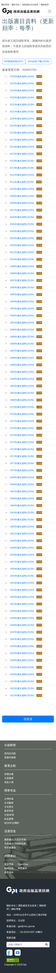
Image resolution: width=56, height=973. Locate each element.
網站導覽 (5, 4)
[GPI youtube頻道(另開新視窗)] (18, 952)
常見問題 (8, 864)
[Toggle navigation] (50, 11)
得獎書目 (22, 868)
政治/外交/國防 (11, 823)
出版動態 (10, 745)
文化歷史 (8, 807)
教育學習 (8, 811)
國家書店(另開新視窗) (15, 839)
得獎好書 (8, 774)
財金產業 (8, 819)
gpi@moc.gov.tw (26, 926)
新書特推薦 (10, 757)
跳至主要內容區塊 (8, 1)
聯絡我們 (45, 4)
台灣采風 (8, 799)
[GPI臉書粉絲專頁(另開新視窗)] (10, 952)
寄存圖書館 (10, 847)
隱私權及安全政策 (30, 4)
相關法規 (8, 868)
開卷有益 (10, 790)
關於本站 (16, 4)
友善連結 (8, 872)
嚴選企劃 (10, 765)
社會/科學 (9, 815)
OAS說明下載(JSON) (38, 61)
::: (7, 885)
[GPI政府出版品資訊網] (21, 11)
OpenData (23, 864)
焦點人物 (8, 782)
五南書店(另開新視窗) (15, 843)
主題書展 (8, 778)
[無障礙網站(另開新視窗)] (12, 960)
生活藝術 (8, 803)
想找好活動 (10, 753)
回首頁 (28, 719)
